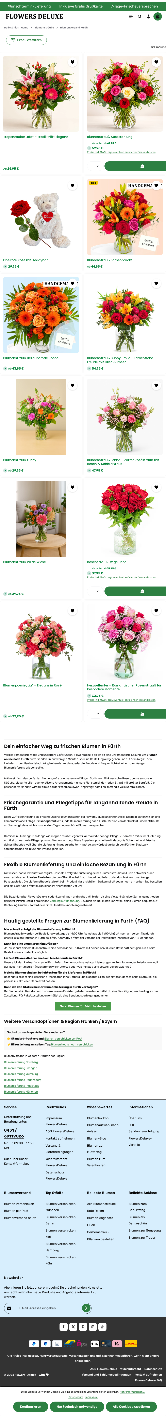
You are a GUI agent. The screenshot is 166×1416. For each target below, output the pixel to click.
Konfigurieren (30, 1406)
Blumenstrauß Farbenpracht (110, 260)
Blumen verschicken (19, 1204)
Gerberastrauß (98, 1232)
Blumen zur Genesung (145, 1230)
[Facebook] (64, 1327)
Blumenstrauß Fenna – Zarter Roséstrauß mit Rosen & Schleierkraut (123, 462)
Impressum (91, 1397)
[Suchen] (140, 16)
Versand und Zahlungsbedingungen (106, 1374)
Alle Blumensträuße (101, 1204)
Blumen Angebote (100, 1218)
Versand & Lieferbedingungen (59, 1149)
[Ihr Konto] (149, 16)
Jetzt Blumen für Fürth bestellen (83, 1006)
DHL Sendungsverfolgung (144, 1128)
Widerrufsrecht (130, 1369)
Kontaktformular (16, 1164)
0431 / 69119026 (14, 1133)
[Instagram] (93, 1327)
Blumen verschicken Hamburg (61, 1247)
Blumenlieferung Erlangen (20, 1068)
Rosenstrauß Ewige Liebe (106, 562)
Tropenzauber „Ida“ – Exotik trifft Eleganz (35, 137)
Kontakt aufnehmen (60, 1138)
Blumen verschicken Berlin (61, 1220)
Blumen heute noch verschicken (72, 1044)
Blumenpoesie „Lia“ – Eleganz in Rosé (32, 685)
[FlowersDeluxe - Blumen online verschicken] (34, 16)
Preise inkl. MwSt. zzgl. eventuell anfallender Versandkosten (121, 152)
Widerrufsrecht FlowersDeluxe (56, 1162)
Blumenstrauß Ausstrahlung (110, 137)
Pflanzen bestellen (100, 1239)
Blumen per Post (16, 1211)
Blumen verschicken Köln (61, 1260)
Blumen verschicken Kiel (61, 1234)
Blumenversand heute (20, 1218)
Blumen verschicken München (61, 1207)
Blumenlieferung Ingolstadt (21, 1085)
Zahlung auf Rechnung (64, 901)
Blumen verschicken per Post (63, 1038)
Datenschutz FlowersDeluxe (56, 1176)
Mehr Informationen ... (132, 1391)
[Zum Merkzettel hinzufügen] (72, 62)
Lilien (91, 1225)
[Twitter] (73, 1327)
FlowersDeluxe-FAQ (148, 1380)
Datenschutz (153, 1369)
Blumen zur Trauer (142, 1237)
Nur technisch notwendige (77, 1406)
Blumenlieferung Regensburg (22, 1080)
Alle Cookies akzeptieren (131, 1406)
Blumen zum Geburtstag (138, 1207)
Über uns (135, 1118)
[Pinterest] (83, 1327)
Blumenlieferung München (21, 1091)
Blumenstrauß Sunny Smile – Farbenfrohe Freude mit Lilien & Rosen (120, 360)
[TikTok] (102, 1327)
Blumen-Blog (96, 1138)
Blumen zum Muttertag (96, 1149)
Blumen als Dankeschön (138, 1220)
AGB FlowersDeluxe (60, 1131)
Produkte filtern (29, 40)
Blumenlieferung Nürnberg (21, 1062)
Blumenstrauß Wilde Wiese (24, 562)
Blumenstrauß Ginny (19, 460)
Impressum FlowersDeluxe (56, 1121)
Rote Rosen (95, 1211)
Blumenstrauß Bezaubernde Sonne (31, 358)
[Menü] (131, 16)
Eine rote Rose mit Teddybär (25, 260)
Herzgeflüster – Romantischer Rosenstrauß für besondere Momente (124, 687)
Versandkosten (79, 1355)
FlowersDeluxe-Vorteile (140, 1142)
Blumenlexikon (98, 1118)
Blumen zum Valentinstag (96, 1162)
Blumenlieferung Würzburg (21, 1074)
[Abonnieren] (86, 1308)
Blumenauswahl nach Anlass (102, 1128)
